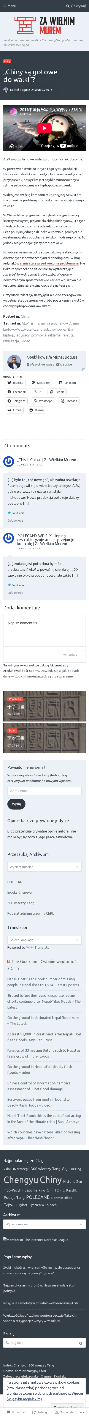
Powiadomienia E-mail (26, 767)
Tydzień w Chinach (43, 1205)
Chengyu (21, 1180)
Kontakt (60, 1376)
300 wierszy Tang (21, 903)
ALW (25, 323)
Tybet (22, 1205)
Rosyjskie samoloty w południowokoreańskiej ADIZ (41, 1303)
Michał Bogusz (20, 90)
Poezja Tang (14, 1197)
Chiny (7, 61)
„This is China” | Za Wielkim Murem (46, 459)
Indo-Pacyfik (13, 1190)
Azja (65, 1168)
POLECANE (15, 882)
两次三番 (16, 738)
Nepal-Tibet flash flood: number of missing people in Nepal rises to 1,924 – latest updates (43, 982)
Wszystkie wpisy (41, 364)
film (70, 329)
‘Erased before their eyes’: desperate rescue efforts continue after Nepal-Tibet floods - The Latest (44, 1001)
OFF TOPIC (56, 1190)
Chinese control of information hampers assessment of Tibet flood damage (38, 1086)
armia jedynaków (54, 323)
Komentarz (70, 654)
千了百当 (16, 706)
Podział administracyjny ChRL (30, 913)
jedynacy (23, 335)
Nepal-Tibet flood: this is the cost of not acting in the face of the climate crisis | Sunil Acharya (44, 1118)
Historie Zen (72, 1182)
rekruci (67, 335)
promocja (38, 335)
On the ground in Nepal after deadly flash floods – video (39, 1069)
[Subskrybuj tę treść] (8, 961)
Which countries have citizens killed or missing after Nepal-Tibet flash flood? (43, 1135)
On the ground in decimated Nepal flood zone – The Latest (43, 1020)
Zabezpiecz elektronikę (20, 1376)
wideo (25, 341)
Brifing (76, 1169)
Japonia (31, 1190)
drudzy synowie (52, 329)
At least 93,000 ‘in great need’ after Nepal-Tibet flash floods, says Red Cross (44, 1037)
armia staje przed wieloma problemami (49, 263)
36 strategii (20, 1169)
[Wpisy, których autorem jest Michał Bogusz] (14, 363)
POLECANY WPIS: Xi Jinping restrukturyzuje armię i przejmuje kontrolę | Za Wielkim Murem (45, 540)
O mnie (46, 1376)
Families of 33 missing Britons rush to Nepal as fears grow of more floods (44, 1053)
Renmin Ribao (61, 1198)
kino (42, 1190)
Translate (41, 947)
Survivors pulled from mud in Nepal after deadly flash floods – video (39, 1102)
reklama (54, 335)
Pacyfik (71, 1190)
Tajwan (10, 1204)
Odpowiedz (15, 520)
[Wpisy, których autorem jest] (6, 90)
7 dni (7, 1169)
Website (65, 364)
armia (34, 323)
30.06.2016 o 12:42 (29, 464)
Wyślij (16, 804)
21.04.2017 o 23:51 (29, 548)
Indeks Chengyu (19, 892)
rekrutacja (11, 341)
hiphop (8, 335)
